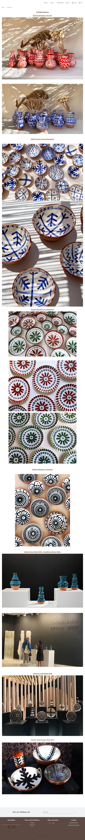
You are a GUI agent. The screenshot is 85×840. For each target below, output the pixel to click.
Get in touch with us (73, 822)
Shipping (32, 822)
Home (3, 7)
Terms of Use (32, 824)
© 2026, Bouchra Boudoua (41, 836)
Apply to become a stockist (73, 825)
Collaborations (60, 2)
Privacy (32, 826)
